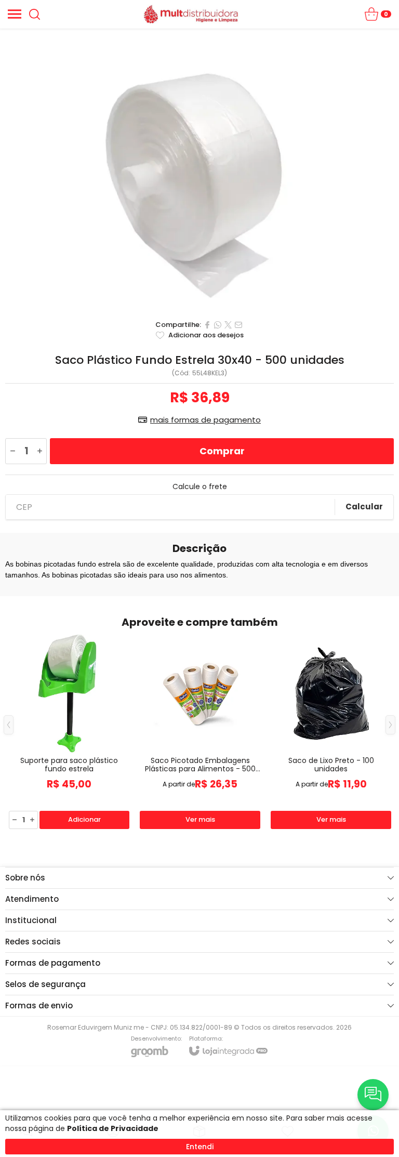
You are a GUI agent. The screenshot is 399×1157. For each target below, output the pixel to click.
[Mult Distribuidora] (191, 14)
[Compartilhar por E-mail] (238, 324)
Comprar (222, 450)
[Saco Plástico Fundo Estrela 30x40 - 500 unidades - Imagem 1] (199, 171)
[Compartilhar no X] (228, 324)
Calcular (364, 506)
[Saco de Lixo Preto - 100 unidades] (331, 732)
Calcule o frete (199, 486)
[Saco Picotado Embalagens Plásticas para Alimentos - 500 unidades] (200, 732)
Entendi (200, 1146)
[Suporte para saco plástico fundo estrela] (69, 732)
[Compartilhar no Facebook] (207, 324)
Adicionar (84, 819)
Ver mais (200, 819)
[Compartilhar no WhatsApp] (217, 324)
